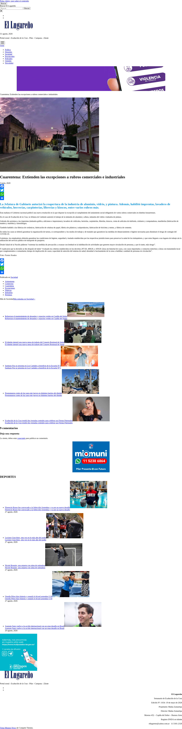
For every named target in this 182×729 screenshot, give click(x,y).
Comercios (9, 284)
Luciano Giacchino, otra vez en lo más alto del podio (25, 538)
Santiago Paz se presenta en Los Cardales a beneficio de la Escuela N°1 (33, 366)
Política (8, 50)
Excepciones (10, 288)
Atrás (2, 45)
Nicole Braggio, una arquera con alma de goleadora (25, 565)
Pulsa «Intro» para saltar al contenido (14, 1)
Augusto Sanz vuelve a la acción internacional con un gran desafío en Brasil (34, 626)
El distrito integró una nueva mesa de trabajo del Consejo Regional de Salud (34, 342)
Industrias (9, 293)
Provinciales (9, 56)
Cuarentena (9, 286)
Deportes (8, 52)
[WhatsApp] (91, 194)
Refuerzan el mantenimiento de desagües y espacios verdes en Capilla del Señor (36, 316)
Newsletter (9, 63)
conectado (21, 438)
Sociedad (8, 54)
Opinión (8, 61)
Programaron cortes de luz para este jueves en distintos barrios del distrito (33, 393)
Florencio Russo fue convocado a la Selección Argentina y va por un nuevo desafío (37, 507)
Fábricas (8, 290)
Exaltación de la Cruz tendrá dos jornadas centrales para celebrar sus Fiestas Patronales (39, 421)
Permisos (8, 295)
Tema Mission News (8, 728)
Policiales (8, 59)
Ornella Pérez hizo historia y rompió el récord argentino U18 (28, 596)
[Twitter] (91, 190)
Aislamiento (9, 281)
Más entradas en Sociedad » (24, 299)
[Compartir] (91, 198)
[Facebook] (91, 186)
